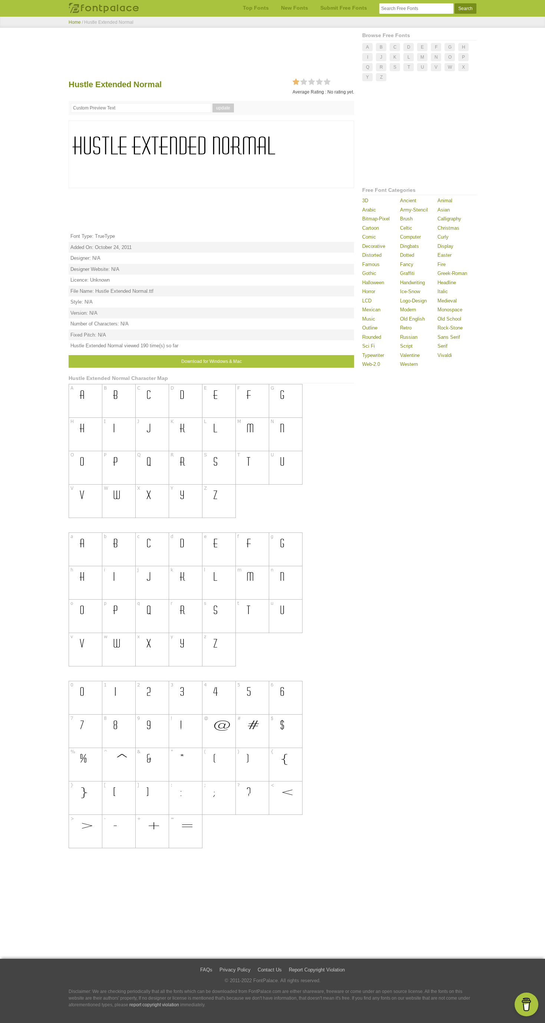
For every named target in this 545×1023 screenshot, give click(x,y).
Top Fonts (256, 8)
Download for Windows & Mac (211, 361)
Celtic (406, 228)
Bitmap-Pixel (376, 219)
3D (365, 200)
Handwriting (412, 282)
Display (445, 246)
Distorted (372, 255)
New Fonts (294, 8)
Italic (442, 291)
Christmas (448, 228)
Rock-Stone (450, 328)
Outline (369, 328)
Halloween (373, 282)
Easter (444, 255)
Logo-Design (413, 301)
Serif (442, 346)
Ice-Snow (410, 291)
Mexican (371, 309)
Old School (449, 319)
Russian (408, 337)
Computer (410, 237)
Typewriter (373, 355)
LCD (366, 301)
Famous (371, 264)
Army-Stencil (414, 210)
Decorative (373, 246)
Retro (406, 328)
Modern (408, 309)
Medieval (447, 301)
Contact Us (270, 970)
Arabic (369, 210)
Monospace (449, 309)
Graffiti (407, 273)
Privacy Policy (235, 970)
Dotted (407, 255)
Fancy (406, 264)
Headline (446, 282)
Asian (443, 210)
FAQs (206, 970)
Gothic (369, 273)
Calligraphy (449, 219)
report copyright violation (154, 1004)
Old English (412, 319)
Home (75, 22)
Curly (443, 237)
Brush (406, 219)
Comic (369, 237)
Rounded (371, 337)
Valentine (410, 355)
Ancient (408, 200)
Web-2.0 (371, 364)
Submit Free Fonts (343, 8)
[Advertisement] (211, 55)
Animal (444, 200)
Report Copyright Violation (317, 970)
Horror (368, 291)
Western (409, 364)
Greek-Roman (452, 273)
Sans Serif (448, 337)
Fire (441, 264)
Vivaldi (444, 355)
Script (406, 346)
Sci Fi (368, 346)
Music (368, 319)
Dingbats (409, 246)
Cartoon (370, 228)
